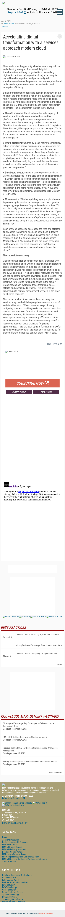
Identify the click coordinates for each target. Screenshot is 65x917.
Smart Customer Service (12, 892)
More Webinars (55, 772)
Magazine (10, 840)
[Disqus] (32, 441)
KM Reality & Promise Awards (15, 854)
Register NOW (15, 12)
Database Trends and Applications (17, 875)
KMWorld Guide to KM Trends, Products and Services (24, 859)
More (59, 664)
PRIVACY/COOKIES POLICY (13, 823)
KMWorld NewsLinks (11, 844)
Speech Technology (10, 894)
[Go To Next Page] (59, 36)
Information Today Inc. (12, 798)
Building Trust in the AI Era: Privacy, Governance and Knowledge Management (30, 749)
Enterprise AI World (10, 880)
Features (4, 26)
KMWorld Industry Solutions (14, 849)
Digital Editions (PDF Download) (15, 842)
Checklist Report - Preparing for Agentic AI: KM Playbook (30, 655)
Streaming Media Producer (13, 902)
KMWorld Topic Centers (12, 847)
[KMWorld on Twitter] (39, 803)
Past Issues (46, 392)
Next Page (53, 343)
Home (4, 837)
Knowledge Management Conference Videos (21, 857)
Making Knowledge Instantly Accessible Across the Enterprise (30, 761)
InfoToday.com (8, 885)
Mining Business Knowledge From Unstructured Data (39, 645)
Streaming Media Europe (12, 899)
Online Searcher (9, 890)
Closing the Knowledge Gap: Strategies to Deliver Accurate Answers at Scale (28, 725)
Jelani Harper (8, 23)
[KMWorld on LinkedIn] (17, 803)
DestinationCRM (9, 877)
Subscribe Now (30, 383)
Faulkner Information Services (15, 882)
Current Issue (19, 392)
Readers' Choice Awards (12, 852)
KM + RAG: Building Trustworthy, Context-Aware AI (25, 737)
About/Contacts (9, 861)
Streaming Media (9, 897)
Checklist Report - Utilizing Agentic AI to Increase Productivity (31, 636)
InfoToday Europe (9, 887)
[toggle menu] (60, 12)
